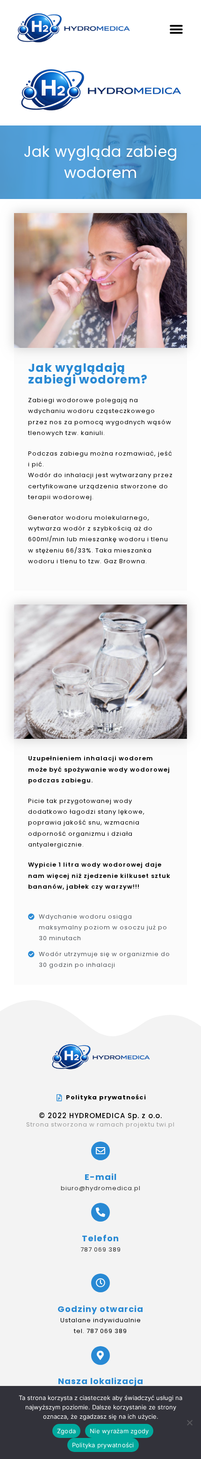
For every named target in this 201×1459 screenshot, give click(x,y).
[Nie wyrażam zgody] (189, 1422)
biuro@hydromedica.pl (101, 1188)
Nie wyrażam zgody (119, 1431)
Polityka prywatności (103, 1445)
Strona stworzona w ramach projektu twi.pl (100, 1124)
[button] (176, 29)
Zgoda (66, 1431)
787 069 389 (100, 1249)
